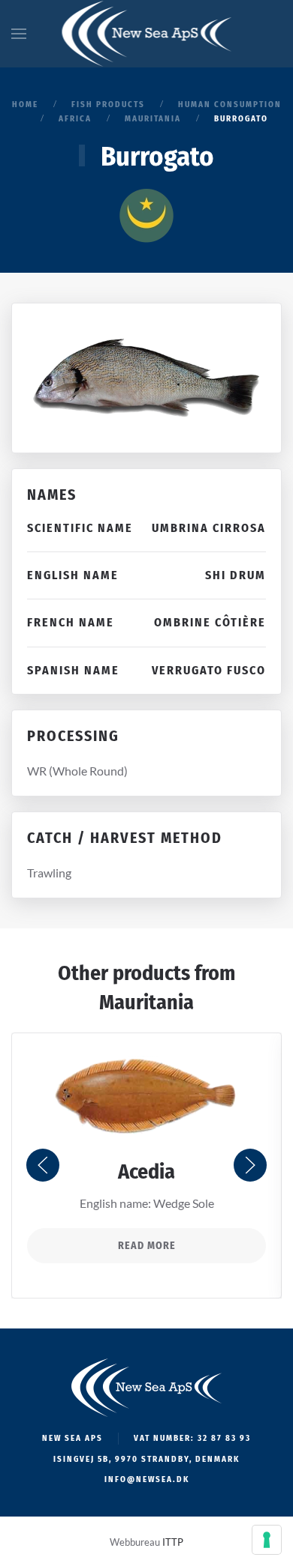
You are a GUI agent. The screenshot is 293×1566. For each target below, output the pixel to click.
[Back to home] (146, 34)
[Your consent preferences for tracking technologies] (266, 1540)
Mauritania (146, 1002)
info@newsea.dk (146, 1479)
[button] (18, 34)
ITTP (172, 1542)
